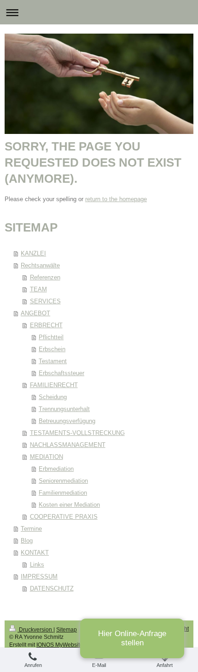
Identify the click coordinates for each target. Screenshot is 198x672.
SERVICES (45, 301)
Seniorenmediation (63, 480)
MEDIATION (46, 456)
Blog (27, 540)
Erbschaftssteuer (61, 373)
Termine (31, 528)
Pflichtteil (51, 337)
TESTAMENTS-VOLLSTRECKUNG (77, 432)
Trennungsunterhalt (64, 409)
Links (37, 564)
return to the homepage (116, 199)
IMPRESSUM (39, 576)
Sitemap (66, 629)
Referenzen (45, 277)
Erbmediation (56, 468)
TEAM (38, 289)
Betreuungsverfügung (67, 420)
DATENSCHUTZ (52, 588)
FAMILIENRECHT (54, 385)
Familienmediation (63, 492)
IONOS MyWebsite (59, 645)
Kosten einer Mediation (69, 504)
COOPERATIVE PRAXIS (64, 516)
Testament (53, 361)
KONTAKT (35, 552)
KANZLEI (33, 253)
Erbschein (52, 349)
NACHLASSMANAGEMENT (67, 444)
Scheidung (53, 397)
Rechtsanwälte (40, 265)
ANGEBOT (35, 313)
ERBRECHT (46, 325)
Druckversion (35, 629)
